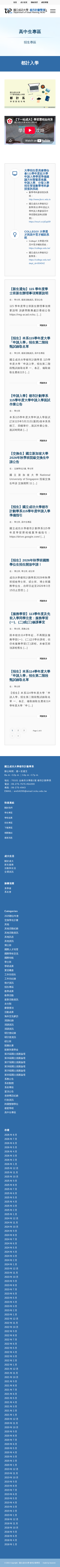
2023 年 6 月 (10, 1293)
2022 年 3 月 (10, 1356)
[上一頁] (11, 93)
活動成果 (9, 1012)
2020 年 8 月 (10, 1435)
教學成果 (9, 991)
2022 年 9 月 (10, 1331)
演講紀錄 (9, 1020)
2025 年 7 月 (10, 1189)
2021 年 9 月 (10, 1381)
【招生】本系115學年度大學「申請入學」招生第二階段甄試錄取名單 (30, 342)
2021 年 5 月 (10, 1398)
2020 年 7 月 (10, 1440)
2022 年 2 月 (10, 1360)
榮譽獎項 (9, 1008)
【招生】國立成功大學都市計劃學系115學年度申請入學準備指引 (30, 511)
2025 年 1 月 (10, 1214)
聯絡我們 (34, 2)
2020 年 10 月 (11, 1427)
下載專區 (8, 828)
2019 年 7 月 (10, 1490)
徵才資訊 (9, 982)
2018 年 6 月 (10, 1536)
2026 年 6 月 (10, 1143)
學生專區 (8, 813)
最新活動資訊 (27, 300)
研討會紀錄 (10, 1033)
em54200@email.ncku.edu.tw (30, 791)
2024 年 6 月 (10, 1243)
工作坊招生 (10, 974)
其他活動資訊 (11, 932)
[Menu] (51, 11)
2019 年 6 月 (10, 1494)
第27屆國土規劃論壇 (14, 1062)
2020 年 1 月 (10, 1465)
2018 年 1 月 (10, 1544)
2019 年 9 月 (10, 1481)
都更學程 (9, 1108)
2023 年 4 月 (10, 1302)
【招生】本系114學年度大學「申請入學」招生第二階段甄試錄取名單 (30, 675)
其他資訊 (9, 941)
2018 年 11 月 (11, 1523)
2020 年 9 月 (10, 1431)
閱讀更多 (43, 325)
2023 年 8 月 (10, 1285)
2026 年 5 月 (10, 1147)
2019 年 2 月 (10, 1511)
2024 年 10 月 (11, 1226)
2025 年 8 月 (10, 1185)
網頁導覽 (44, 2)
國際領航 (9, 957)
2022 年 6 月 (10, 1343)
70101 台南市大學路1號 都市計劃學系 (31, 780)
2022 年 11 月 (11, 1323)
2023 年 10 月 (11, 1277)
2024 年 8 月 (10, 1235)
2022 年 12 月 (11, 1318)
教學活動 (9, 995)
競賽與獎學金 (11, 1049)
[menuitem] (15, 2)
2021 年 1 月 (10, 1414)
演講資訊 (9, 1024)
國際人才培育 (11, 949)
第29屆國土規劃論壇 (14, 1070)
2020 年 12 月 (11, 1419)
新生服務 (9, 864)
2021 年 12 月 (11, 1368)
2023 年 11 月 (11, 1272)
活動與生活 (10, 868)
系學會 (7, 888)
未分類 (7, 1003)
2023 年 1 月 (10, 1314)
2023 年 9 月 (10, 1281)
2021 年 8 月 (10, 1385)
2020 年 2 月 (10, 1460)
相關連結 (8, 833)
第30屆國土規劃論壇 (14, 1074)
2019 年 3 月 (10, 1506)
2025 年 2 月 (10, 1210)
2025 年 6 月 (10, 1193)
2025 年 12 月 (11, 1168)
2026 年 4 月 (10, 1151)
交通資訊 (9, 871)
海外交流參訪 (11, 1016)
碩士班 (32, 571)
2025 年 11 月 (11, 1172)
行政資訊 (9, 1099)
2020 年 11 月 (11, 1423)
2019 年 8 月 (10, 1486)
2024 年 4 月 (10, 1251)
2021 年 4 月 (10, 1402)
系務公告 (25, 629)
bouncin (53, 1563)
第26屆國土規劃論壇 (14, 1058)
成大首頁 (23, 2)
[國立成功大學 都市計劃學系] (24, 11)
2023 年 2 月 (10, 1310)
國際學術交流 (11, 953)
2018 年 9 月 (10, 1531)
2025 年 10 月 (11, 1176)
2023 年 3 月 (10, 1306)
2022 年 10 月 (11, 1327)
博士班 (17, 571)
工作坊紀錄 (10, 978)
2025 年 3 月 (10, 1206)
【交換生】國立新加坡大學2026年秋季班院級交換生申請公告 (29, 458)
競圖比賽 (9, 1045)
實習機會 (9, 970)
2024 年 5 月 (10, 1247)
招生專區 (8, 823)
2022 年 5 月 (10, 1348)
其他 (6, 924)
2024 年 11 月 (11, 1222)
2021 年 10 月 (11, 1377)
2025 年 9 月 (10, 1180)
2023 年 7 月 (10, 1289)
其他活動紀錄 (11, 928)
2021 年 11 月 (11, 1373)
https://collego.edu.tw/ (39, 248)
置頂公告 (39, 300)
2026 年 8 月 (10, 1134)
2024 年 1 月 (10, 1264)
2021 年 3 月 (10, 1406)
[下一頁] (48, 93)
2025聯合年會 (11, 916)
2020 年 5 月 (10, 1448)
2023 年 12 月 (11, 1268)
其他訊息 (9, 936)
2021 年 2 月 (10, 1410)
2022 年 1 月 (10, 1364)
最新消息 (8, 838)
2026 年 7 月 (10, 1139)
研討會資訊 (10, 1037)
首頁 (15, 2)
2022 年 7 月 (10, 1339)
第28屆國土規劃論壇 (14, 1066)
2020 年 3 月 (10, 1456)
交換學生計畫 (20, 468)
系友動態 (9, 1083)
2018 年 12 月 (11, 1519)
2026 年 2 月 (10, 1160)
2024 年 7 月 (10, 1239)
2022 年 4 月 (10, 1352)
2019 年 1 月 (10, 1515)
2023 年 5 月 (10, 1297)
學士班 (17, 300)
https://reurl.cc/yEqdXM (40, 221)
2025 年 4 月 (10, 1201)
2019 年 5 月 (10, 1498)
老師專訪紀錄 (11, 1095)
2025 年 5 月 (10, 1197)
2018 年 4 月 (10, 1540)
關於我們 (8, 808)
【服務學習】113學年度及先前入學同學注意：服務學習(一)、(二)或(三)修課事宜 (30, 618)
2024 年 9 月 (10, 1231)
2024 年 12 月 (11, 1218)
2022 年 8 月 (10, 1335)
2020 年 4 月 (10, 1452)
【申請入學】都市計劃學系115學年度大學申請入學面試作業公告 (30, 400)
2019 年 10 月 (11, 1477)
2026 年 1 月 (10, 1164)
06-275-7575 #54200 (23, 784)
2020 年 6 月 (10, 1444)
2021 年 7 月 (10, 1389)
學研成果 (8, 818)
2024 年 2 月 (10, 1260)
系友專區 (9, 1087)
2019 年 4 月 (10, 1502)
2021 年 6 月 (10, 1394)
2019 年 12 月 (11, 1469)
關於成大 (9, 861)
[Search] (44, 11)
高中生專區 (40, 353)
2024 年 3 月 (10, 1256)
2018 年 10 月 (11, 1527)
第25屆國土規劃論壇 (14, 1054)
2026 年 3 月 (10, 1155)
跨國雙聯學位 (11, 1104)
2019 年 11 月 (11, 1473)
